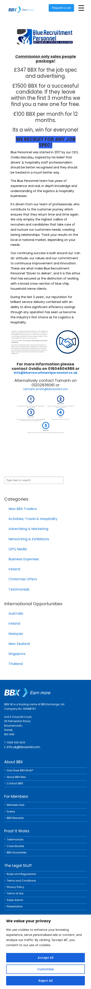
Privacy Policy (15, 887)
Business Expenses (23, 559)
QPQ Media (17, 549)
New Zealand (19, 643)
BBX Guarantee (16, 852)
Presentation (15, 906)
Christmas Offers (22, 579)
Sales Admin (15, 900)
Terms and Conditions (21, 880)
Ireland (14, 569)
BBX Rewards (15, 818)
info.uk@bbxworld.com (23, 747)
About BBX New (16, 777)
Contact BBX (15, 783)
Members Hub (15, 805)
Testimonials (18, 589)
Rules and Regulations (21, 874)
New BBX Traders (22, 508)
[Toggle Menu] (81, 8)
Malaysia (15, 633)
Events (11, 811)
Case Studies (15, 846)
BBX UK (21, 7)
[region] (45, 952)
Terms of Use (15, 893)
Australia (15, 613)
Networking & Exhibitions (28, 539)
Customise (45, 969)
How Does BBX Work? (20, 770)
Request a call (61, 8)
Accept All (46, 958)
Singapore (16, 653)
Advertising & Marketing (28, 528)
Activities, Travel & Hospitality (32, 518)
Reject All (46, 981)
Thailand (15, 663)
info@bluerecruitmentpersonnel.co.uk (45, 373)
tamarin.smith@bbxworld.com (45, 389)
